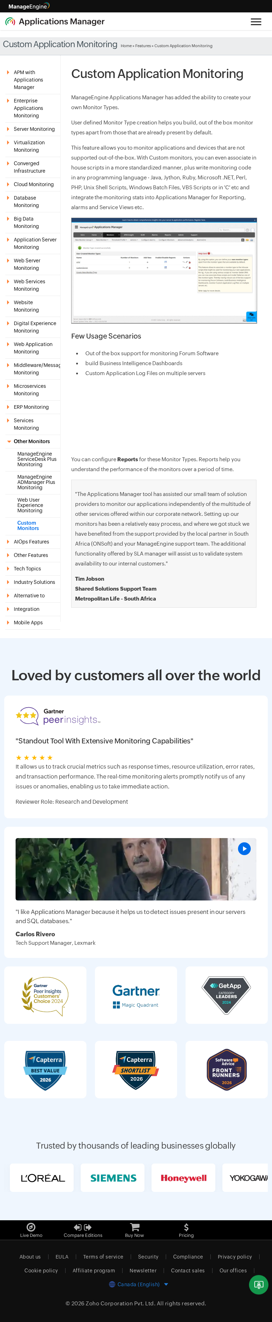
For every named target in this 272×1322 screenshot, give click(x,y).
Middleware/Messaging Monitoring (37, 368)
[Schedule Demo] (258, 1285)
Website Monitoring (26, 306)
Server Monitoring (34, 129)
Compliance (188, 1256)
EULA (62, 1256)
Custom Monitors (28, 525)
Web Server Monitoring (27, 264)
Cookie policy (41, 1270)
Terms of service (103, 1256)
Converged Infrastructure (29, 167)
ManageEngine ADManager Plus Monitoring (36, 482)
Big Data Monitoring (26, 222)
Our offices (233, 1270)
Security (148, 1256)
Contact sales (188, 1270)
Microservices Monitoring (30, 389)
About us (30, 1256)
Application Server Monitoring (35, 243)
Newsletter (143, 1270)
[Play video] (244, 848)
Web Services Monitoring (29, 285)
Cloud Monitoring (34, 184)
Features (143, 46)
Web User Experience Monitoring (30, 505)
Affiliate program (94, 1270)
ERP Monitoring (31, 407)
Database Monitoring (26, 201)
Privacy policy (235, 1256)
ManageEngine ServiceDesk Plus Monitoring (37, 459)
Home (126, 46)
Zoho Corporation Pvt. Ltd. (120, 1303)
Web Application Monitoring (33, 348)
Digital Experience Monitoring (35, 327)
